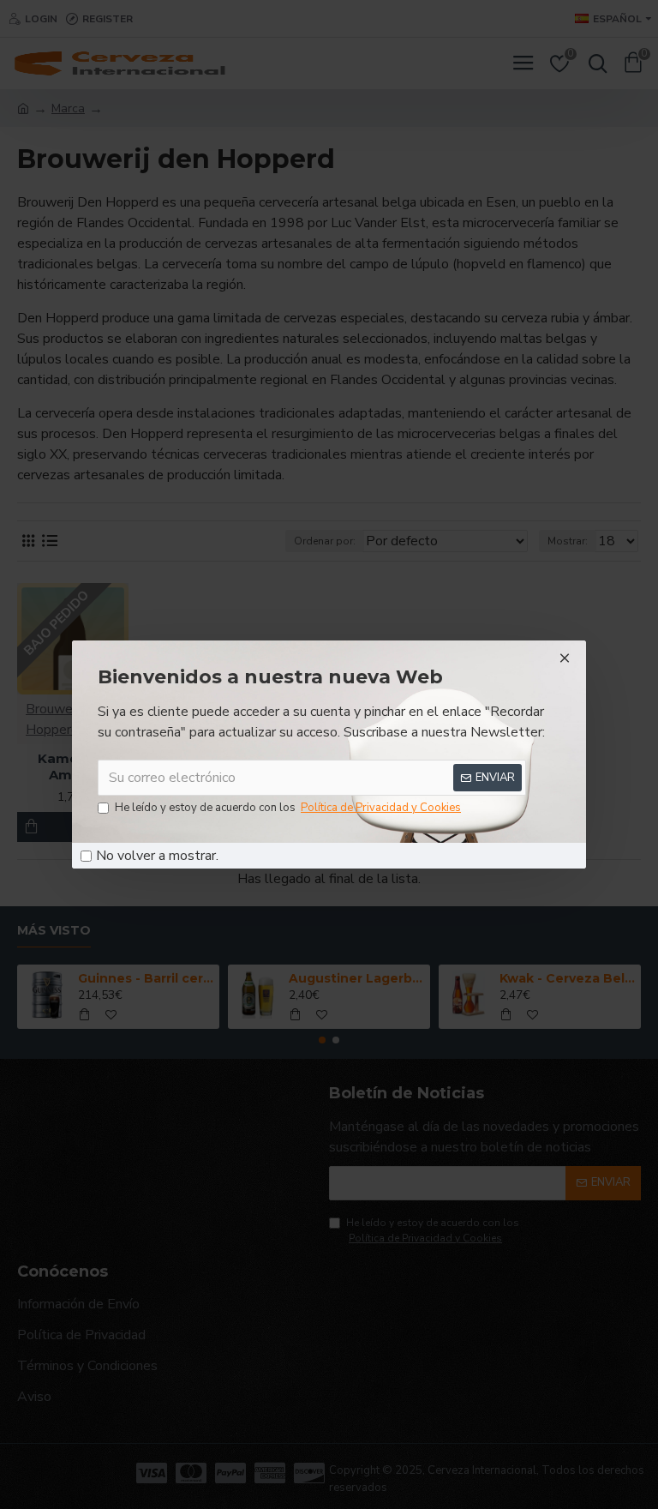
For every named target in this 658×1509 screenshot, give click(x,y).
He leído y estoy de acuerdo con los (288, 807)
